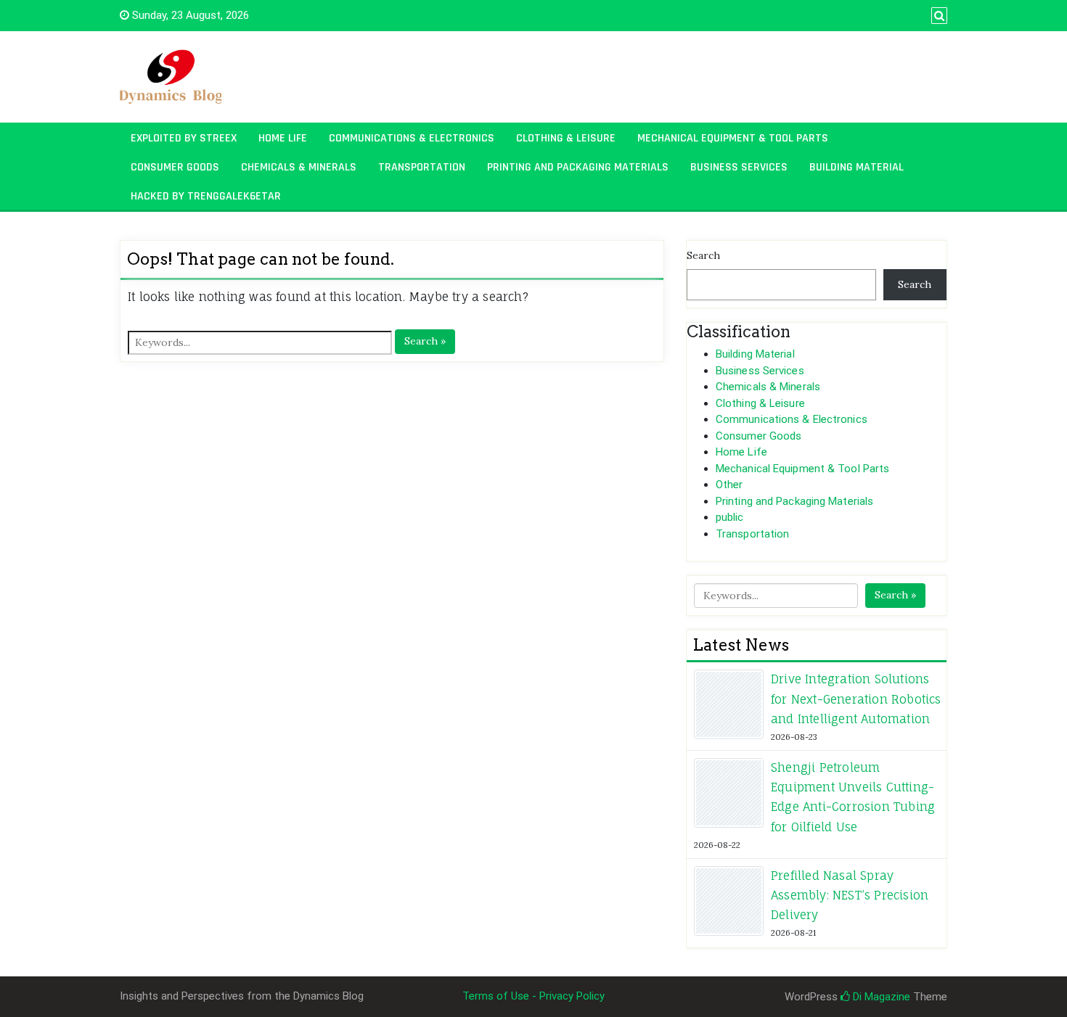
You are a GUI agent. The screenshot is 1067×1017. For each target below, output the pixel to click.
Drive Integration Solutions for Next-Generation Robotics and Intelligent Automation (856, 698)
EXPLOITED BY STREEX (184, 138)
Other (729, 484)
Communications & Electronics (411, 138)
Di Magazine (880, 996)
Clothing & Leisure (566, 138)
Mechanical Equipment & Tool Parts (732, 138)
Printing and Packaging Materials (578, 167)
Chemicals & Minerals (298, 167)
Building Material (856, 167)
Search (703, 255)
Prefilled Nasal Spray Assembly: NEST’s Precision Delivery (849, 895)
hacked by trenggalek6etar (206, 196)
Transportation (421, 167)
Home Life (282, 138)
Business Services (739, 167)
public (730, 517)
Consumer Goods (175, 167)
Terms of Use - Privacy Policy (533, 995)
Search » (425, 340)
